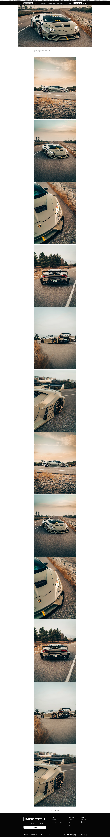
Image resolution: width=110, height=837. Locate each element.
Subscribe (35, 827)
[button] (36, 3)
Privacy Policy (46, 834)
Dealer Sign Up (77, 3)
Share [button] (36, 55)
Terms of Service (53, 834)
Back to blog (56, 810)
